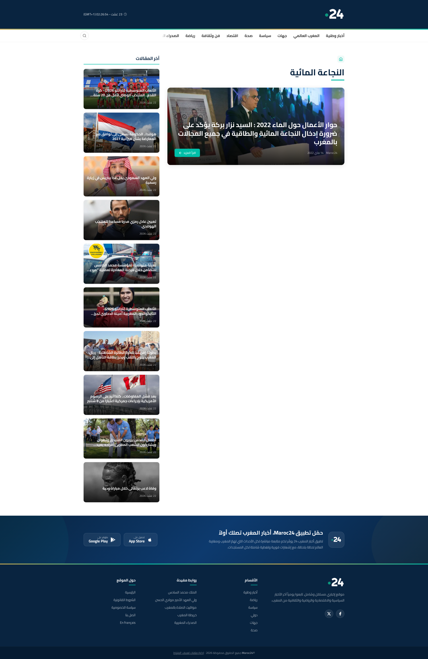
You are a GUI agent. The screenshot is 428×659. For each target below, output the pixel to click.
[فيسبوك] (340, 614)
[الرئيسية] (340, 59)
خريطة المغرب (186, 615)
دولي (254, 615)
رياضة (190, 35)
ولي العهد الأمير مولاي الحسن (175, 600)
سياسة (265, 35)
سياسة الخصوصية (123, 607)
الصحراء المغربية (165, 35)
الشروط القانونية (124, 600)
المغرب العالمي (306, 35)
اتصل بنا (130, 615)
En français (128, 622)
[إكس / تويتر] (329, 614)
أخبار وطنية (335, 35)
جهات (282, 35)
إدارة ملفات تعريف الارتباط (188, 652)
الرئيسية (130, 592)
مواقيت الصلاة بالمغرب (180, 607)
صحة (249, 35)
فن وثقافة (211, 35)
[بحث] (84, 35)
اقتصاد (232, 35)
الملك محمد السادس (182, 592)
